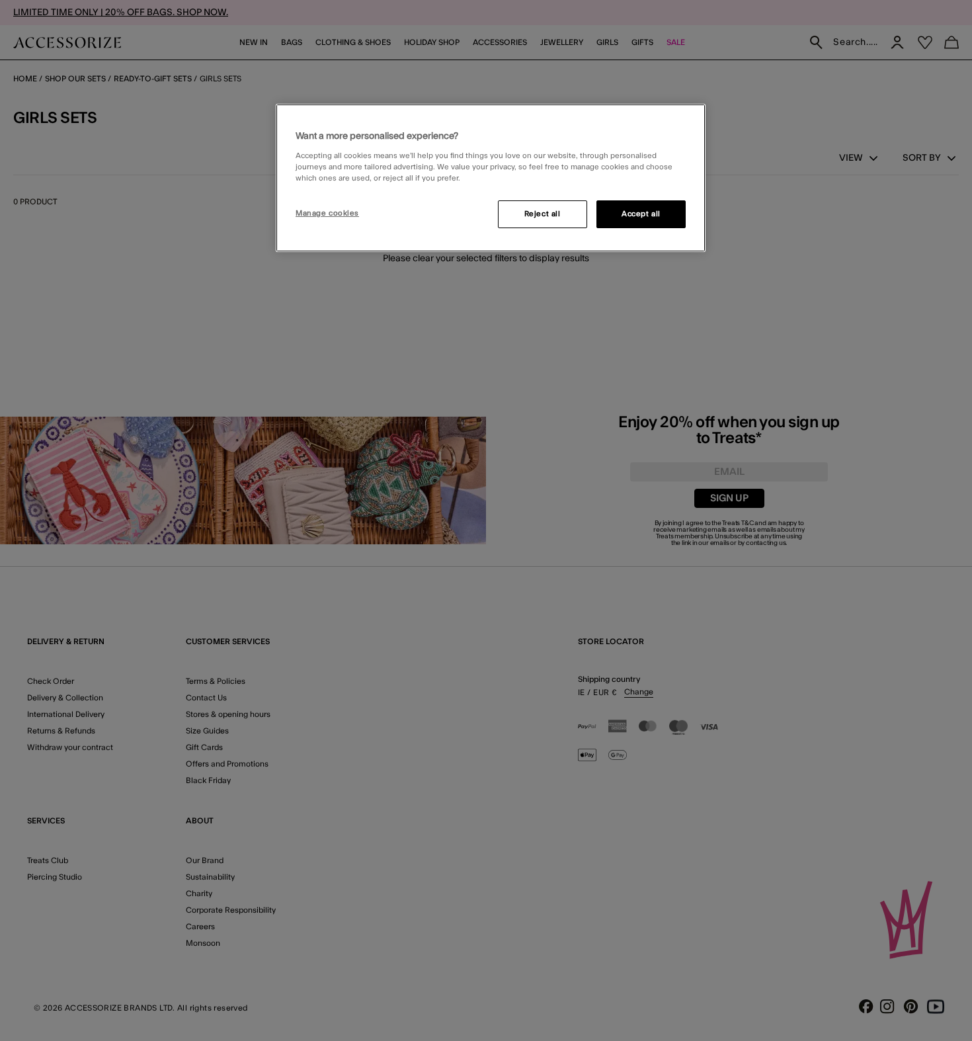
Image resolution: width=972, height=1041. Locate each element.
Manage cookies (327, 213)
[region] (491, 178)
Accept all (641, 214)
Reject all (542, 214)
